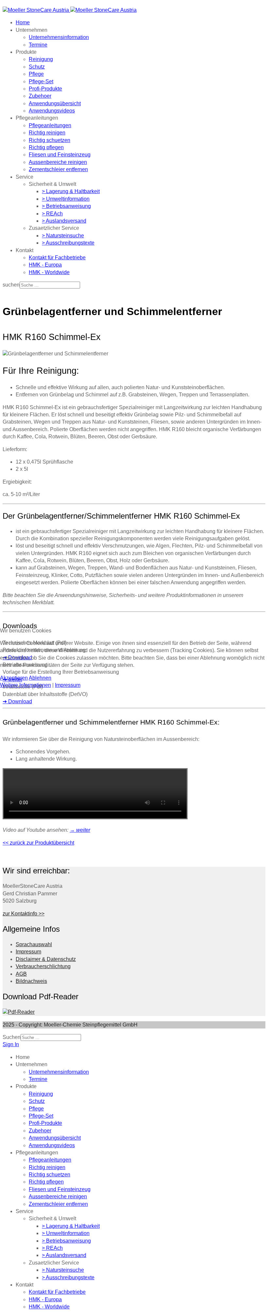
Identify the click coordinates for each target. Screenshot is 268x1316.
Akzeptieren (14, 678)
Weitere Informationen (25, 685)
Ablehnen (40, 678)
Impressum (67, 685)
